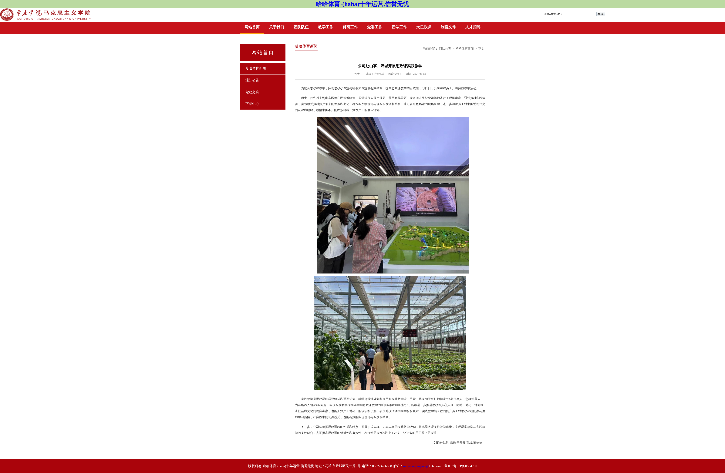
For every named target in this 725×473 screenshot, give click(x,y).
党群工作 (374, 27)
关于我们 (276, 27)
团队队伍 (301, 27)
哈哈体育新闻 (255, 68)
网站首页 (252, 27)
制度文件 (448, 27)
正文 (481, 48)
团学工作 (399, 27)
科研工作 (350, 27)
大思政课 (423, 27)
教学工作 (325, 27)
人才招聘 (473, 27)
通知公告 (252, 80)
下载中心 (252, 104)
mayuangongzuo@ (416, 466)
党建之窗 (252, 92)
